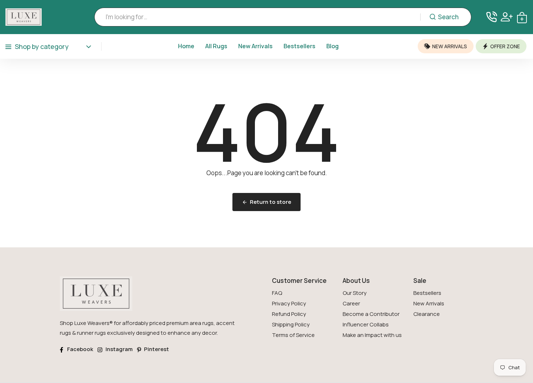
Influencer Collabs (366, 324)
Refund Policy (289, 314)
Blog (332, 46)
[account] (507, 17)
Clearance (426, 314)
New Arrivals (255, 46)
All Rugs (216, 46)
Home (186, 46)
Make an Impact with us (372, 335)
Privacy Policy (289, 303)
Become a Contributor (371, 314)
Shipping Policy (291, 324)
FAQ (277, 293)
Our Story (355, 293)
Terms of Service (293, 335)
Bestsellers (299, 46)
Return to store (270, 202)
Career (351, 303)
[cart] (522, 16)
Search (448, 17)
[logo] (23, 17)
